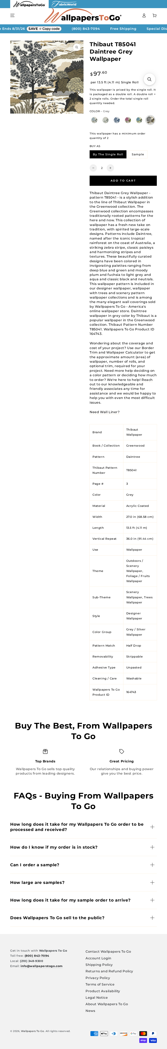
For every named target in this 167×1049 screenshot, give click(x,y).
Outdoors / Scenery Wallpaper (134, 566)
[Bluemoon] (139, 120)
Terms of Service (100, 984)
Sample (139, 155)
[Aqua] (94, 120)
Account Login (98, 958)
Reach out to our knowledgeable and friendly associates (121, 384)
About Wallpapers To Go (107, 1004)
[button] (149, 79)
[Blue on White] (116, 120)
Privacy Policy (98, 978)
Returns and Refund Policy (109, 971)
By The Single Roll (109, 155)
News (90, 1011)
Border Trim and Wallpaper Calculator (122, 350)
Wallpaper (134, 549)
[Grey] (150, 120)
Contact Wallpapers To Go (108, 951)
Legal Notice (97, 998)
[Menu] (12, 15)
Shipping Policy (99, 965)
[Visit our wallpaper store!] (29, 7)
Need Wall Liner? (105, 412)
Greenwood (135, 445)
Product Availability (103, 991)
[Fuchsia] (128, 120)
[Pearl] (105, 120)
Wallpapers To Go (32, 1031)
